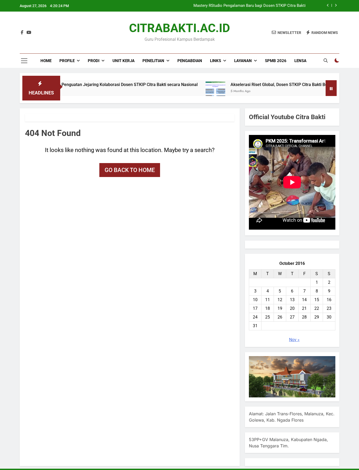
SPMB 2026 (275, 60)
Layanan (243, 60)
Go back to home (130, 170)
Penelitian (153, 60)
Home (46, 60)
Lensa (300, 60)
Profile (67, 60)
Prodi (93, 60)
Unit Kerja (123, 60)
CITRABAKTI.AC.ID (179, 28)
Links (215, 60)
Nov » (294, 339)
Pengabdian (189, 60)
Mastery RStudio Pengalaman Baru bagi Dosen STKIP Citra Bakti (249, 6)
